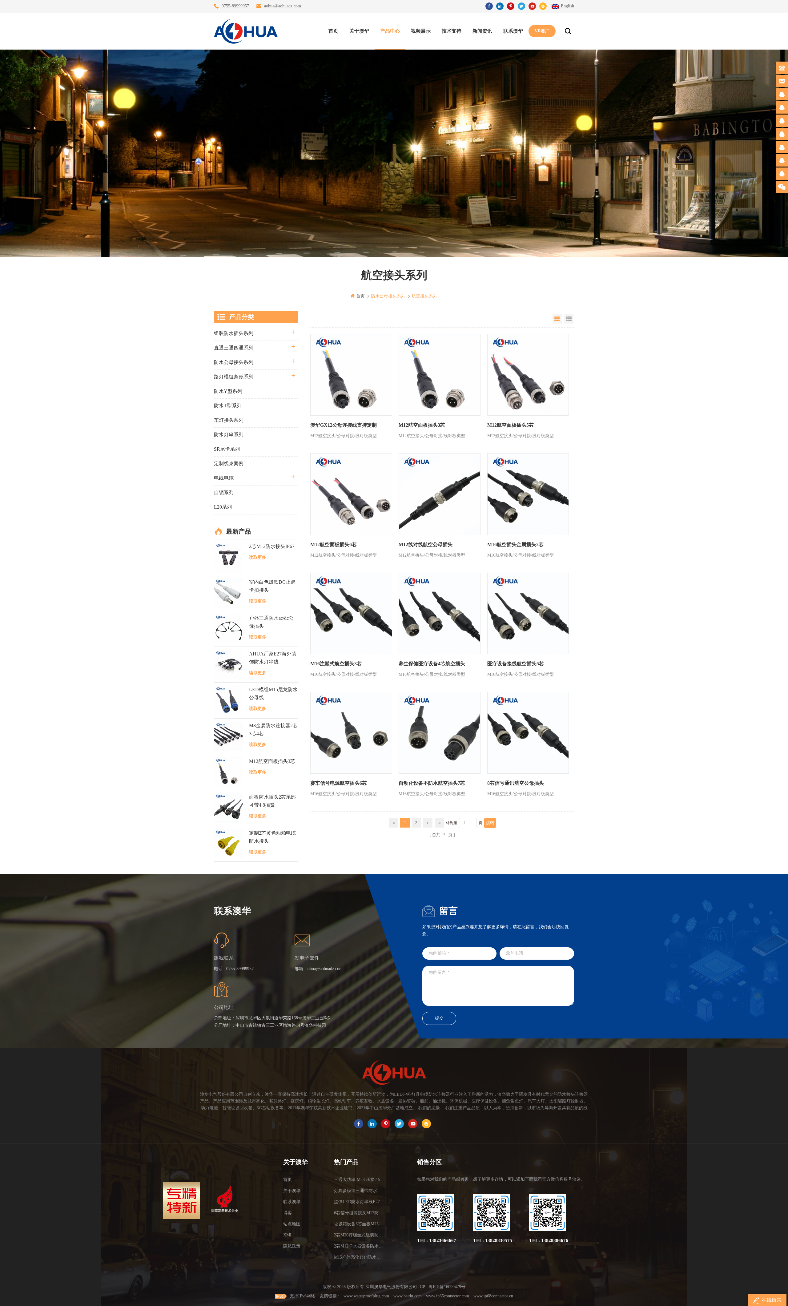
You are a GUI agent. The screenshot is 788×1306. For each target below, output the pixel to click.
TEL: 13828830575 (492, 1240)
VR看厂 (542, 31)
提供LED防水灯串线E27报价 (359, 1201)
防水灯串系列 (228, 434)
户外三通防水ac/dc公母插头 (271, 622)
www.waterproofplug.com (366, 1296)
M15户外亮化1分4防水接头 (359, 1257)
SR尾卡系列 (227, 449)
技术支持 (451, 31)
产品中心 (390, 31)
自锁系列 (224, 492)
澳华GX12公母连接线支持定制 (343, 425)
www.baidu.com (407, 1296)
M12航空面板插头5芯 (510, 425)
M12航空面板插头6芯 (333, 544)
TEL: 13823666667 (436, 1240)
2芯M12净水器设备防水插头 (359, 1246)
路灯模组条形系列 (233, 376)
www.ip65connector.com (447, 1296)
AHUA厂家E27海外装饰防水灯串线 (272, 657)
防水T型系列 (228, 405)
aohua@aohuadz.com (282, 6)
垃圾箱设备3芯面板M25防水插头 (359, 1224)
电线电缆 (224, 478)
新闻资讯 (482, 31)
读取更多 (257, 557)
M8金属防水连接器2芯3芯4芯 (273, 729)
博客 (287, 1213)
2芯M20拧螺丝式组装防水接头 (359, 1235)
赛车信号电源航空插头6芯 (338, 783)
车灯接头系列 (228, 420)
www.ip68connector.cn (493, 1296)
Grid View (557, 319)
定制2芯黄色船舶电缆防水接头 (272, 837)
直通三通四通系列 (233, 347)
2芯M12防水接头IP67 (272, 546)
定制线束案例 (228, 463)
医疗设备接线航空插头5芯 (515, 663)
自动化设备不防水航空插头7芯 (432, 783)
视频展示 (421, 31)
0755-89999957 (235, 6)
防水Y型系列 (228, 391)
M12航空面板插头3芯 (422, 425)
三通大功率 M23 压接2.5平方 (359, 1179)
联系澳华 (513, 31)
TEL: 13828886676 (548, 1240)
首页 (333, 31)
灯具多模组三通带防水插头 (359, 1190)
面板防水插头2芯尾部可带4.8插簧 (272, 801)
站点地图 (291, 1224)
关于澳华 (359, 31)
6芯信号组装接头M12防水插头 (359, 1213)
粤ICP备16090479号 (446, 1286)
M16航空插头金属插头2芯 (515, 544)
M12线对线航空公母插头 (425, 544)
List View (568, 319)
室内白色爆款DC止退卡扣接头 (272, 586)
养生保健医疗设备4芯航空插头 (432, 663)
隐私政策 (291, 1246)
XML (288, 1235)
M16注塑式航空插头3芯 (336, 663)
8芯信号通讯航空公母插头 (515, 783)
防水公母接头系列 (233, 362)
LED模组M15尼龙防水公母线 (273, 693)
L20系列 (223, 507)
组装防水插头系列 (233, 333)
